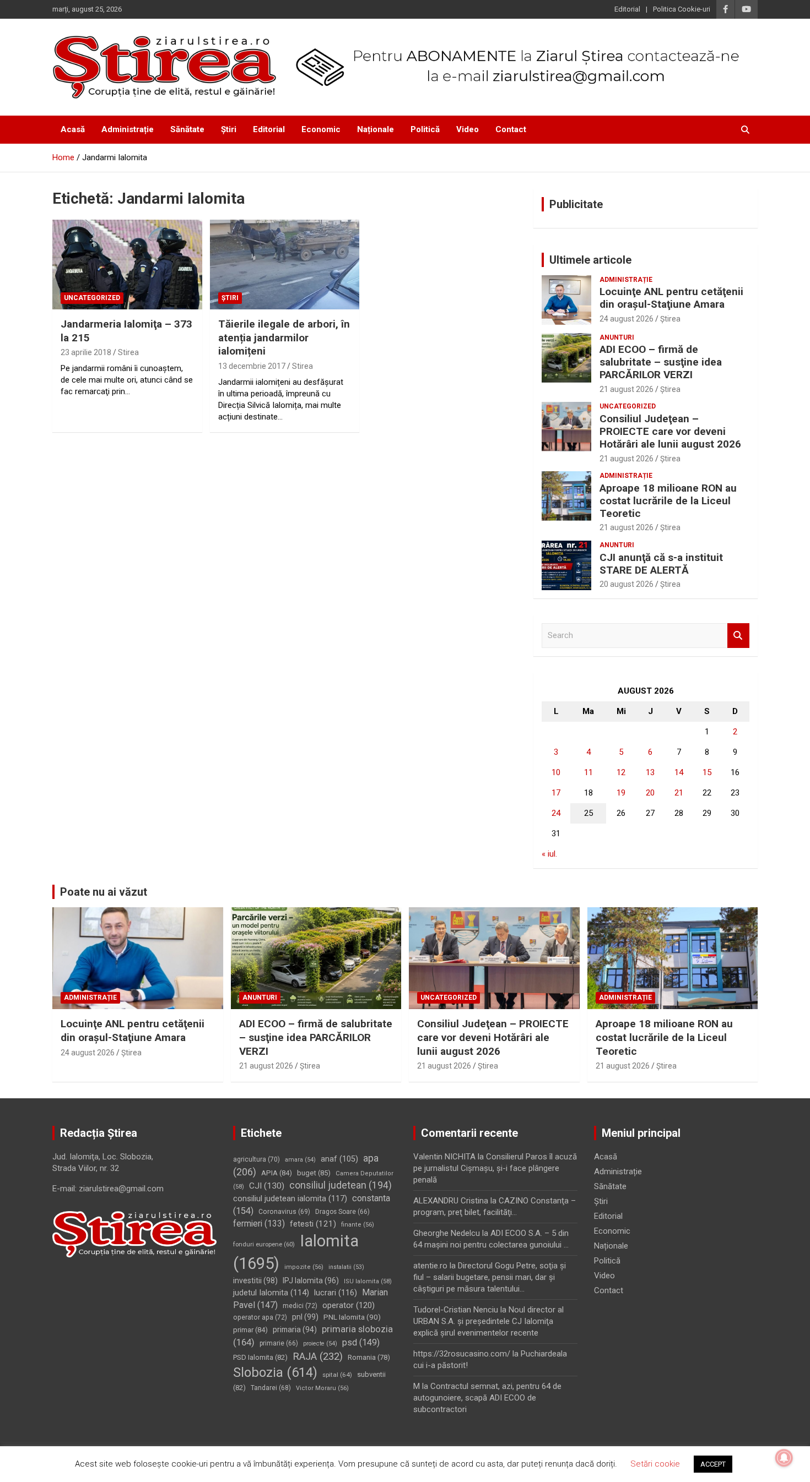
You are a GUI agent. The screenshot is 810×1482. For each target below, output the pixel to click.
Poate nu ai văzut (103, 891)
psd (361, 1342)
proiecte (320, 1343)
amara (300, 1159)
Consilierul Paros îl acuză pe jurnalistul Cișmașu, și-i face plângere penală (495, 1168)
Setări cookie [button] (655, 1464)
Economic (321, 129)
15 (707, 772)
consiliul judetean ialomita (290, 1198)
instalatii (346, 1267)
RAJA (318, 1356)
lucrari (335, 1293)
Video (467, 129)
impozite (303, 1267)
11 (588, 772)
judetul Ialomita (271, 1293)
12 (621, 772)
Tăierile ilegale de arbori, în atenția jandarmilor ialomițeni (284, 337)
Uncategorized (92, 298)
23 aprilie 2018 (86, 352)
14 (678, 772)
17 (556, 793)
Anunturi (617, 337)
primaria (295, 1329)
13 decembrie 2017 (251, 366)
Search (738, 635)
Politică (425, 129)
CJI (266, 1186)
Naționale (375, 129)
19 (621, 793)
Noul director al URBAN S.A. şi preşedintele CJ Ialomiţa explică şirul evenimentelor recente (488, 1321)
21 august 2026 (627, 389)
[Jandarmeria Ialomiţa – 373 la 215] (127, 265)
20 (650, 793)
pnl (305, 1316)
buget (314, 1173)
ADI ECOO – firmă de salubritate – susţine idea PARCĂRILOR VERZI (661, 362)
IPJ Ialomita (311, 1280)
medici (300, 1306)
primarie (279, 1343)
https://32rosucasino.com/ (461, 1354)
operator (348, 1305)
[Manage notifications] (784, 1458)
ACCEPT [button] (713, 1464)
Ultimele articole (590, 259)
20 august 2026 (627, 584)
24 (556, 813)
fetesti (313, 1224)
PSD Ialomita (260, 1357)
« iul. (549, 854)
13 (650, 772)
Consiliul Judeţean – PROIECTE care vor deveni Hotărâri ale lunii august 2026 (670, 431)
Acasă (73, 129)
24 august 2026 (627, 318)
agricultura (256, 1159)
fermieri (259, 1223)
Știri (228, 129)
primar (250, 1330)
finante (357, 1224)
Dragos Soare (342, 1212)
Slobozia (275, 1372)
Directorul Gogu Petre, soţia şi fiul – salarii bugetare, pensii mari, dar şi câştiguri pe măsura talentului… (489, 1277)
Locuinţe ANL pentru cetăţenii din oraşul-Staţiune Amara (671, 297)
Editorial (627, 9)
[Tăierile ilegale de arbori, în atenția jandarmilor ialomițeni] (284, 265)
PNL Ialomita (352, 1316)
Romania (369, 1357)
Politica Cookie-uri (681, 9)
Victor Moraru (322, 1388)
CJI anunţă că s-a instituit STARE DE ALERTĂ (661, 563)
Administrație (127, 129)
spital (337, 1375)
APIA (276, 1173)
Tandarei (271, 1388)
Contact (510, 129)
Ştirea (670, 318)
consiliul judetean (340, 1185)
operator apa (260, 1317)
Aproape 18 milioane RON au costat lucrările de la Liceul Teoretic (668, 501)
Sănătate (187, 129)
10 (556, 772)
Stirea (128, 352)
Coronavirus (284, 1212)
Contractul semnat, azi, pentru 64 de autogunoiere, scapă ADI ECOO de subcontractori (487, 1397)
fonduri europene (264, 1244)
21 (678, 793)
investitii (255, 1280)
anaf (339, 1159)
